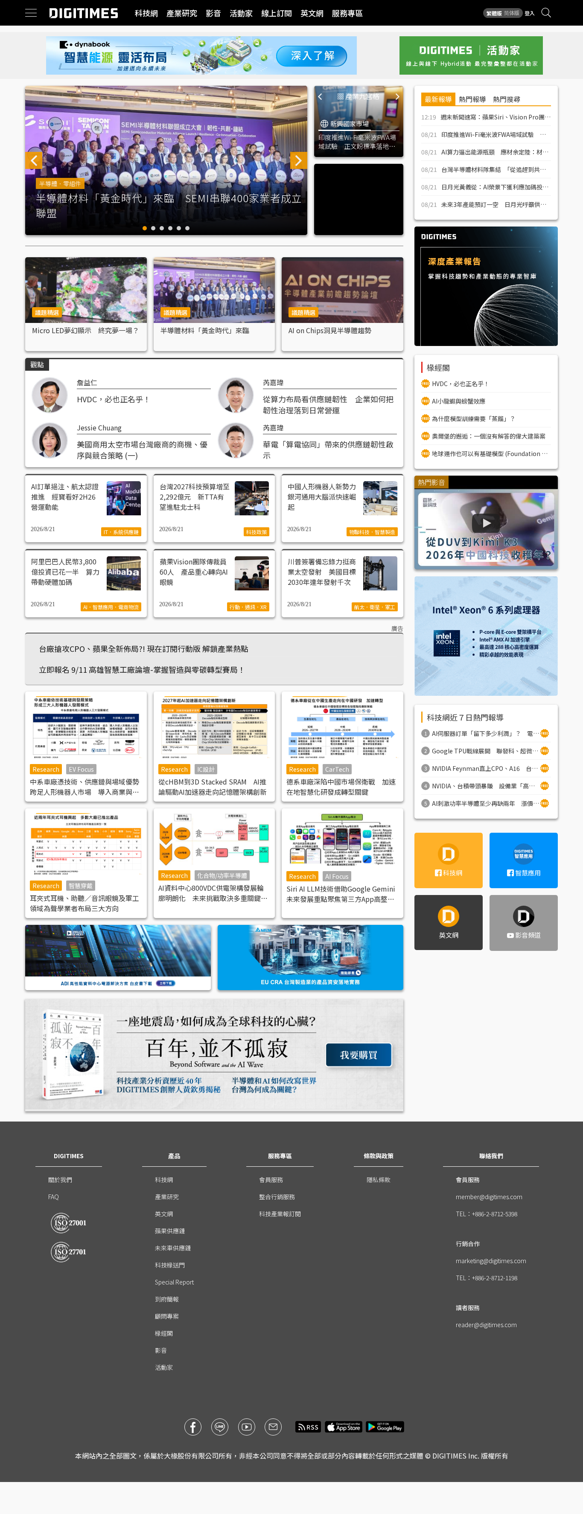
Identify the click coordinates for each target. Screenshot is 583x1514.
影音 (213, 12)
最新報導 (438, 99)
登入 (530, 13)
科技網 (146, 12)
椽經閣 (164, 1333)
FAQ (53, 1196)
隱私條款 (379, 1179)
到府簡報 (167, 1299)
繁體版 (494, 13)
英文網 (312, 12)
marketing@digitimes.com (491, 1260)
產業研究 (181, 12)
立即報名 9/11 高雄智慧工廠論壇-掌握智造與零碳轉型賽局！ (142, 669)
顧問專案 (167, 1316)
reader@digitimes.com (486, 1324)
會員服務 (271, 1179)
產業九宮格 (362, 96)
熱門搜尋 (506, 99)
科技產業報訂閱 (280, 1213)
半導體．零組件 (60, 183)
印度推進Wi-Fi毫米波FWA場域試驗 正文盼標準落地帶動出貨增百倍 (357, 142)
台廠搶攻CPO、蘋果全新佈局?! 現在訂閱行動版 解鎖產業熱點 (143, 648)
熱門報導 (472, 99)
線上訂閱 (276, 12)
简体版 (511, 12)
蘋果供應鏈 (170, 1230)
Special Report (174, 1282)
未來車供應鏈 (173, 1248)
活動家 (241, 12)
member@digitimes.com (489, 1196)
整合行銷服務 (277, 1196)
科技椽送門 (170, 1265)
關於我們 (60, 1179)
